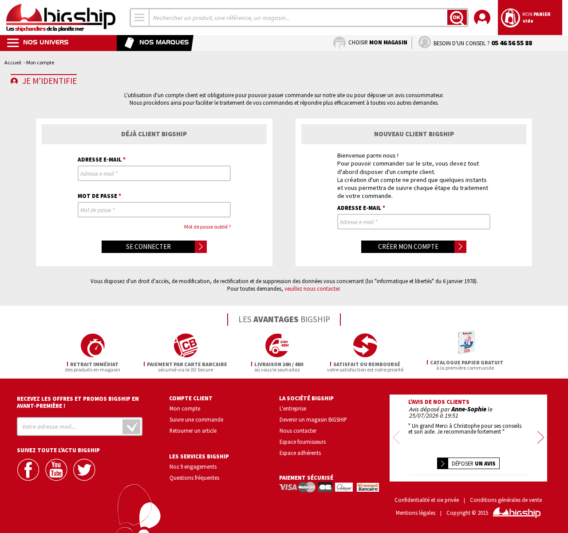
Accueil (12, 62)
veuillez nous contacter (311, 288)
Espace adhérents (300, 452)
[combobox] (140, 17)
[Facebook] (29, 469)
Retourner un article (193, 430)
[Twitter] (85, 469)
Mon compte (185, 408)
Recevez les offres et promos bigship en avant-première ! (78, 402)
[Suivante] (540, 438)
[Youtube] (57, 469)
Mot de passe (99, 195)
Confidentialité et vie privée (426, 500)
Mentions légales (415, 513)
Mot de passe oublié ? (207, 226)
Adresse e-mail (102, 159)
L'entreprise (293, 408)
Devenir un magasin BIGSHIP (313, 419)
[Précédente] (396, 438)
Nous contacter (298, 430)
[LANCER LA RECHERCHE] (457, 17)
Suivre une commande (196, 419)
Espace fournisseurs (303, 441)
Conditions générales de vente (506, 500)
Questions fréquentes (194, 477)
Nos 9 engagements (193, 466)
